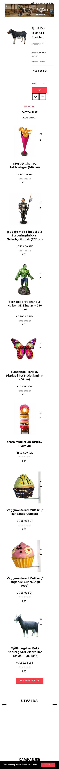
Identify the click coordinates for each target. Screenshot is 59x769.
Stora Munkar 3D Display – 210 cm (25, 444)
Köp (39, 90)
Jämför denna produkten (42, 96)
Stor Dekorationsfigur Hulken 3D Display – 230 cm (24, 305)
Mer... (35, 765)
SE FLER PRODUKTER (29, 680)
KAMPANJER (29, 118)
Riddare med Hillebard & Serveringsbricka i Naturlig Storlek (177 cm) (25, 235)
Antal (34, 83)
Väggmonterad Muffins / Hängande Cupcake (25, 512)
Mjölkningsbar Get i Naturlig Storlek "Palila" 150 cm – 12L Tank (24, 652)
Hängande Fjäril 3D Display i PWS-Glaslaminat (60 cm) (25, 376)
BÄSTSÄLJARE (29, 112)
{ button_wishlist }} (35, 96)
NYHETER (29, 107)
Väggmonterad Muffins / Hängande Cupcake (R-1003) (25, 582)
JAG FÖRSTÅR (47, 765)
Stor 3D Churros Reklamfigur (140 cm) (25, 165)
